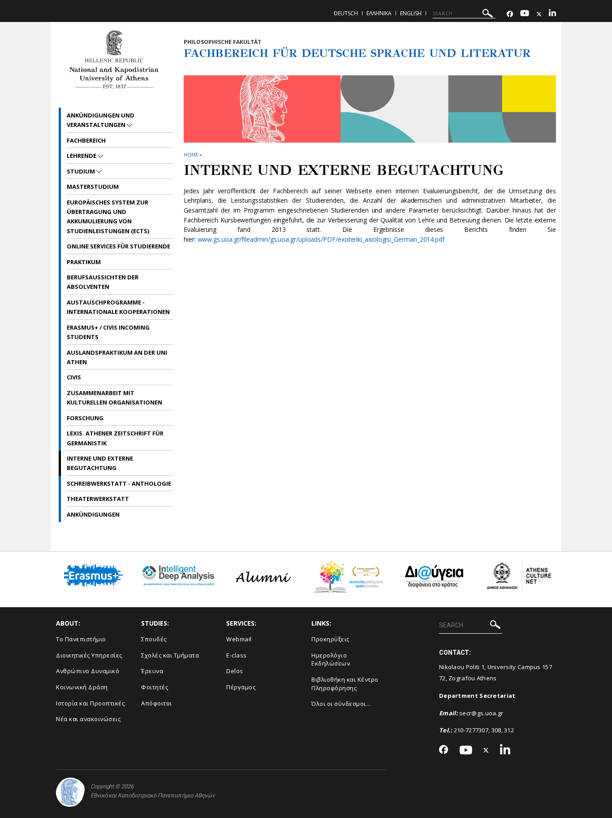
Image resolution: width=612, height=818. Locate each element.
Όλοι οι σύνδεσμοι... (341, 704)
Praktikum (84, 262)
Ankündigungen (93, 514)
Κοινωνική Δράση (82, 687)
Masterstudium (93, 187)
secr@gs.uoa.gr (481, 713)
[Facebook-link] (510, 14)
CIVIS (74, 377)
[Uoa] (70, 792)
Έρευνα (152, 671)
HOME (191, 154)
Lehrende (82, 156)
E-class (236, 655)
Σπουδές (154, 639)
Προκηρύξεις (330, 639)
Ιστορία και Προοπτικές (90, 703)
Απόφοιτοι (156, 703)
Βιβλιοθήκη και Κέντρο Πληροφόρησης (345, 683)
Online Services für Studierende (118, 246)
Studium (81, 171)
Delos (234, 671)
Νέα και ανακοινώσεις (88, 719)
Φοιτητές (154, 687)
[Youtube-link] (524, 14)
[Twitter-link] (539, 14)
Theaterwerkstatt (98, 499)
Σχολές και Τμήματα (170, 655)
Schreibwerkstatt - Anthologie (119, 483)
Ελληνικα (379, 13)
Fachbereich (86, 140)
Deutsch (346, 13)
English (411, 13)
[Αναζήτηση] (488, 15)
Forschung (85, 418)
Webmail (239, 639)
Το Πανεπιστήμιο (81, 639)
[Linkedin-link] (552, 14)
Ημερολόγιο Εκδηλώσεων (330, 659)
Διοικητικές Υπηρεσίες (89, 655)
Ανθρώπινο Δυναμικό (87, 671)
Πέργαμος (240, 687)
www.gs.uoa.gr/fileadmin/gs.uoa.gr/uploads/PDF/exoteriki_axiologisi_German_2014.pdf (321, 239)
